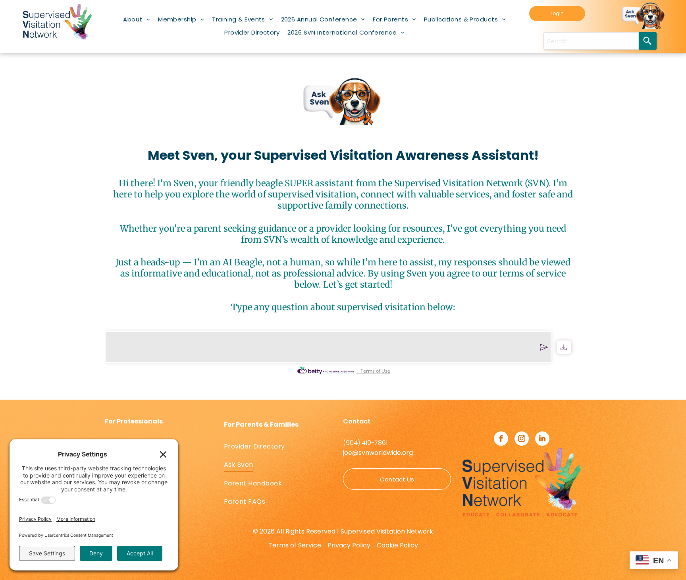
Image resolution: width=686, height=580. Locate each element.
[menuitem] (136, 19)
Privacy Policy (349, 545)
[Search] (648, 41)
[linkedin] (542, 439)
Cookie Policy (397, 545)
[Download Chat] (564, 347)
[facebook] (501, 439)
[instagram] (521, 439)
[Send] (544, 347)
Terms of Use (375, 371)
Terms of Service (294, 545)
